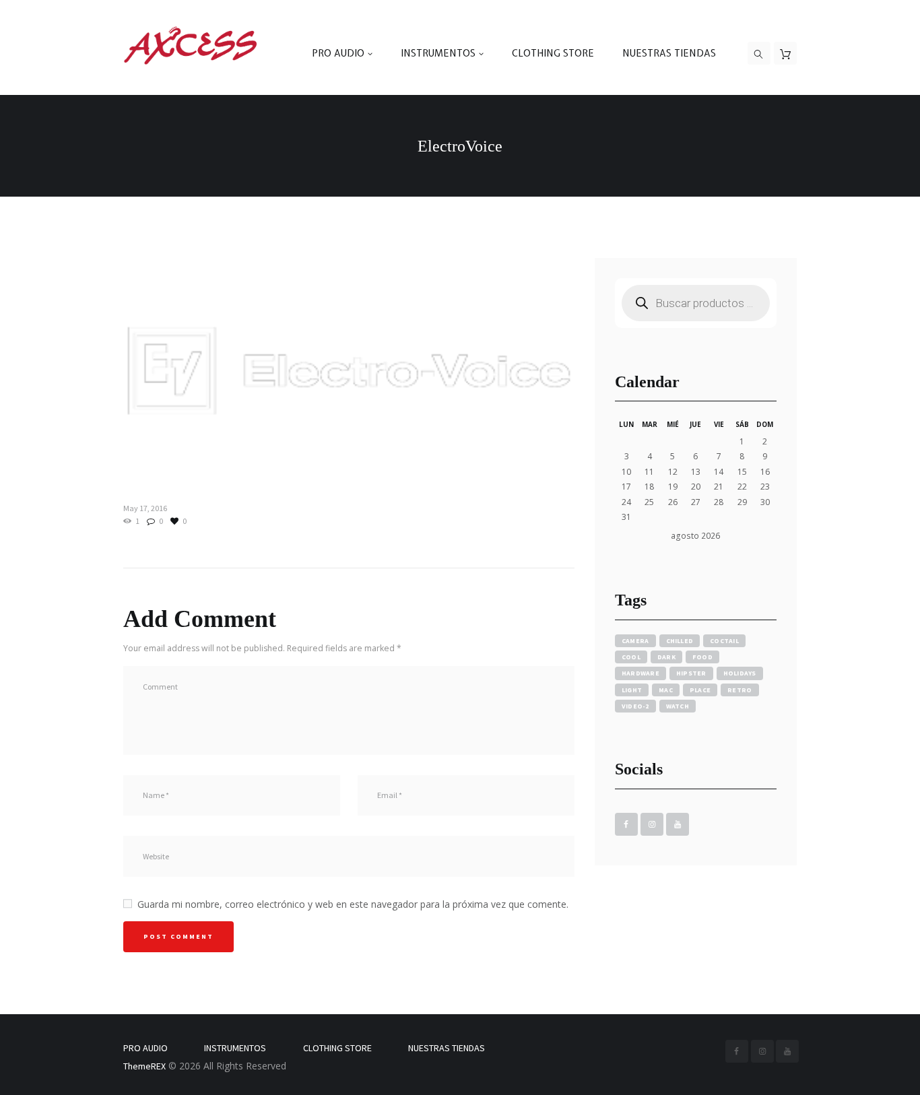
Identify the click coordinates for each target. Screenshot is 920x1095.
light (632, 690)
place (700, 690)
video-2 (635, 706)
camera (635, 640)
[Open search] (759, 53)
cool (631, 657)
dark (666, 657)
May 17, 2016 (145, 508)
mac (666, 690)
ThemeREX (144, 1066)
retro (739, 690)
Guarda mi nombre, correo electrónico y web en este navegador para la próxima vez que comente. (352, 904)
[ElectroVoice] (348, 371)
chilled (680, 640)
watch (677, 706)
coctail (724, 640)
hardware (640, 673)
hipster (691, 673)
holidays (739, 673)
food (702, 657)
